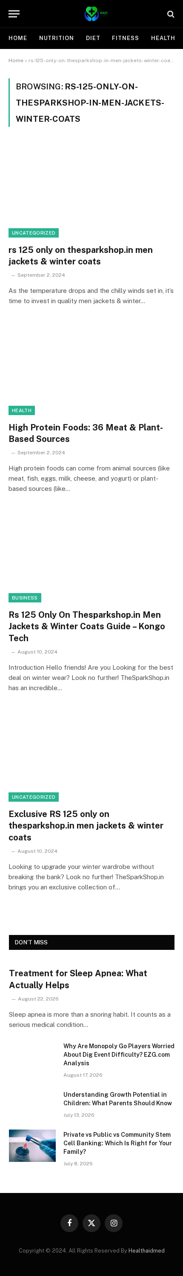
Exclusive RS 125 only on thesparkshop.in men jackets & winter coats (86, 825)
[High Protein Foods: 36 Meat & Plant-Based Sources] (91, 368)
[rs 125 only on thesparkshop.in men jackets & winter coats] (91, 190)
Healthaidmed (147, 1250)
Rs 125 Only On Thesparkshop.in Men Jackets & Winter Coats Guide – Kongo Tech (87, 626)
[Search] (170, 13)
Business (25, 597)
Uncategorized (33, 232)
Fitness (125, 38)
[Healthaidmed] (95, 14)
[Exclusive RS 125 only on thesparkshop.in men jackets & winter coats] (91, 755)
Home (18, 38)
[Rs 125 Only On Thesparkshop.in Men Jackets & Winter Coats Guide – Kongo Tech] (91, 555)
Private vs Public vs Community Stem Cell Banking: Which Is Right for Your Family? (117, 1143)
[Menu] (14, 13)
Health (163, 38)
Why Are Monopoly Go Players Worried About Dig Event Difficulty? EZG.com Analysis (118, 1055)
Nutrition (56, 38)
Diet (93, 38)
